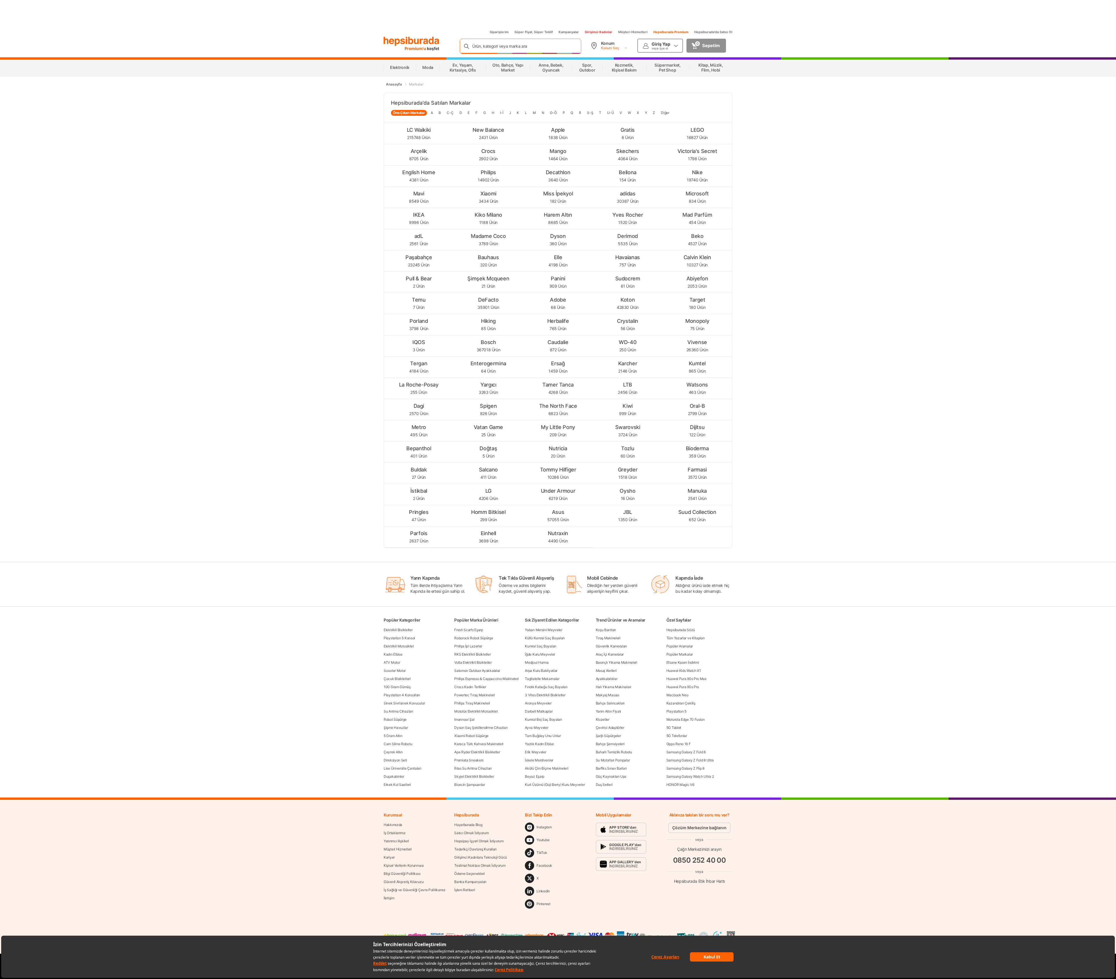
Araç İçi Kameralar (610, 654)
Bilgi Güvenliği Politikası (402, 873)
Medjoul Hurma (536, 662)
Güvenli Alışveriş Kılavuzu (403, 882)
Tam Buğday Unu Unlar (543, 736)
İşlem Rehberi (464, 890)
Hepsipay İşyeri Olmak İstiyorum (479, 841)
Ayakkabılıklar (607, 679)
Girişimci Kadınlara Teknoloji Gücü (480, 857)
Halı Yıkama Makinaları (613, 687)
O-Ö (553, 113)
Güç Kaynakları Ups (611, 776)
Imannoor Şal (464, 719)
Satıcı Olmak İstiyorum (471, 833)
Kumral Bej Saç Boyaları (543, 719)
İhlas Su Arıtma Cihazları (473, 768)
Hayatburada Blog (468, 825)
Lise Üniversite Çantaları (402, 768)
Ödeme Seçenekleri (469, 873)
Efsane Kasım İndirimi (682, 662)
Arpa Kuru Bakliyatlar (541, 670)
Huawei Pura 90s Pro (682, 687)
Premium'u (416, 48)
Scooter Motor (395, 670)
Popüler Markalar (679, 654)
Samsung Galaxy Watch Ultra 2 (690, 776)
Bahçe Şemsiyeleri (610, 744)
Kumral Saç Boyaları (540, 646)
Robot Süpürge (395, 719)
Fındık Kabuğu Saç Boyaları (546, 687)
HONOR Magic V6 (680, 784)
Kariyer (389, 857)
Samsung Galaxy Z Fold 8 (686, 752)
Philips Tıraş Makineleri (472, 703)
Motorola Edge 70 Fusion (685, 719)
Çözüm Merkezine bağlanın (699, 827)
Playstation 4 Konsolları (402, 695)
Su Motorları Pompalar (613, 760)
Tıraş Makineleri (608, 638)
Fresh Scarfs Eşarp (468, 630)
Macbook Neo (677, 695)
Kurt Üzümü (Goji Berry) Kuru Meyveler (555, 784)
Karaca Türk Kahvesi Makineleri (478, 744)
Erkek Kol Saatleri (397, 784)
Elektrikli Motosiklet (399, 646)
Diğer (665, 113)
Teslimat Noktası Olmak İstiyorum (479, 865)
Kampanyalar (569, 32)
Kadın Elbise (393, 654)
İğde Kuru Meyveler (540, 654)
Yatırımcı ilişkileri (396, 841)
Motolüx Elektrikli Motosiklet (476, 711)
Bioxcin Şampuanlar (469, 784)
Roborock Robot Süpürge (473, 638)
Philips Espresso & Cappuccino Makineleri (486, 679)
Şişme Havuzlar (396, 727)
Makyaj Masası (607, 695)
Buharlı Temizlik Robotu (614, 752)
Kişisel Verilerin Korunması (404, 865)
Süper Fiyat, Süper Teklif (533, 32)
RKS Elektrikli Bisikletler (472, 654)
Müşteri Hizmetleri (633, 32)
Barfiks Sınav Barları (611, 768)
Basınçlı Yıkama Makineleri (616, 662)
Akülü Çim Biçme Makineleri (546, 768)
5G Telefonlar (676, 736)
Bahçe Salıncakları (610, 703)
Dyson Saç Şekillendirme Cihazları (480, 727)
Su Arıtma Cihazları (398, 711)
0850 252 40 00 (699, 860)
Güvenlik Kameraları (611, 646)
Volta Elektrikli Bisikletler (473, 662)
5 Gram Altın (393, 736)
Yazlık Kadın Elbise (539, 744)
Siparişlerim (499, 32)
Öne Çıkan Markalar (409, 113)
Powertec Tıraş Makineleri (474, 695)
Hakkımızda (393, 825)
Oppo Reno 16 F (678, 744)
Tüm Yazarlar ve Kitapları (685, 638)
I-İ (501, 113)
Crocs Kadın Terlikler (470, 687)
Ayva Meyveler (536, 727)
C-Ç (450, 113)
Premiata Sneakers (469, 760)
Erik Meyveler (535, 752)
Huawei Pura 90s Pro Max (686, 679)
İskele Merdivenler (539, 760)
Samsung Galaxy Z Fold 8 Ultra (690, 760)
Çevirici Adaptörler (610, 727)
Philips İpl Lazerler (468, 646)
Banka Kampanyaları (470, 882)
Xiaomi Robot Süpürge (471, 736)
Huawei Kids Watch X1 (683, 670)
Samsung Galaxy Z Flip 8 (685, 768)
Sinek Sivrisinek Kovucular (404, 703)
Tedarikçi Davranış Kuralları (475, 849)
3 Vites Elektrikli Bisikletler (545, 695)
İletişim (389, 898)
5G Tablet (673, 727)
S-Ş (590, 113)
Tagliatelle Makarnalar (542, 679)
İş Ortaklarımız (395, 833)
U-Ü (610, 113)
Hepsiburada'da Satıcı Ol (713, 32)
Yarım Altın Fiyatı (608, 711)
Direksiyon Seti (395, 760)
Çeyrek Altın (393, 752)
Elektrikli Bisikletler (398, 630)
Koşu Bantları (606, 630)
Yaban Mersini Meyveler (543, 630)
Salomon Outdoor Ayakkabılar (477, 670)
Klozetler (602, 719)
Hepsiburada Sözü (680, 630)
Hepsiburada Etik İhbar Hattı (699, 881)
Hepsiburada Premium (670, 32)
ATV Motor (392, 662)
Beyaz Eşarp (534, 776)
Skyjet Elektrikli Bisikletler (474, 776)
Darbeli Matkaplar (538, 711)
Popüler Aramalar (679, 646)
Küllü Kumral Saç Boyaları (545, 638)
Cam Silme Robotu (398, 744)
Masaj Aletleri (606, 670)
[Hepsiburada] (411, 41)
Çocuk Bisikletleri (397, 679)
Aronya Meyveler (538, 703)
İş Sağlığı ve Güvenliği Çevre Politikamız (415, 890)
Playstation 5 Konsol (399, 638)
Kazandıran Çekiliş (680, 703)
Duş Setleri (604, 784)
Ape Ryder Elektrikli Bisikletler (477, 752)
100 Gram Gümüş (397, 687)
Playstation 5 (676, 711)
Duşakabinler (394, 776)
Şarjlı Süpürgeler (608, 736)
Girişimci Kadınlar (598, 32)
